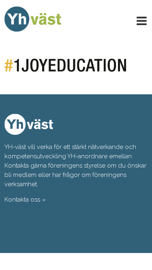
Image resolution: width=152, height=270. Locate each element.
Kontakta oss (22, 199)
